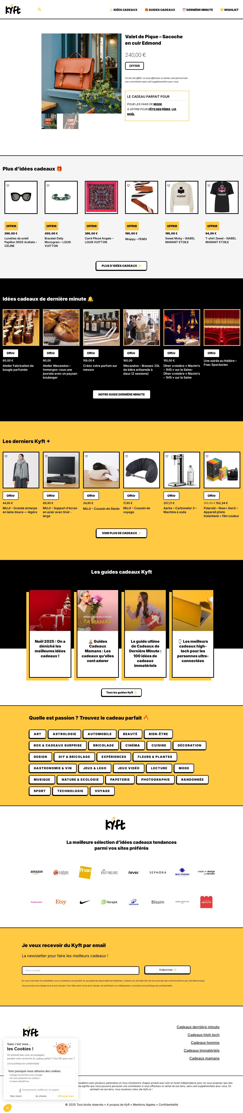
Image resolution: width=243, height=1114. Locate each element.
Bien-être (158, 734)
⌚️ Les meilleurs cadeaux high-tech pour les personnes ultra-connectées (193, 651)
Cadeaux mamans (204, 1058)
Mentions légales (144, 1104)
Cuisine (159, 745)
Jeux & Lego (95, 768)
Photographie (155, 779)
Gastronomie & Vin (53, 768)
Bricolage (103, 745)
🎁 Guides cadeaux (160, 10)
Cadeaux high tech (204, 1035)
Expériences (114, 757)
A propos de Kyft (118, 1104)
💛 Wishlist (229, 10)
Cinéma (132, 745)
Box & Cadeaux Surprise (58, 745)
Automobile (100, 734)
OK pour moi (65, 1096)
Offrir (134, 66)
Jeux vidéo (129, 768)
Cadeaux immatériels (202, 1050)
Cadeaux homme (205, 1042)
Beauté (130, 734)
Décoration (190, 745)
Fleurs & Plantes (155, 757)
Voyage (102, 791)
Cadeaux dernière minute (198, 1027)
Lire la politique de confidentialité (23, 1063)
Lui (174, 109)
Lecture (159, 768)
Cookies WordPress (19, 1081)
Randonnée (192, 779)
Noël (131, 114)
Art (37, 734)
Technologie (70, 791)
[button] (7, 1108)
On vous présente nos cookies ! (25, 1078)
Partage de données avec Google (26, 1075)
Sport (40, 791)
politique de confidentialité (159, 985)
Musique (42, 779)
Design (40, 757)
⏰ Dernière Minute (197, 10)
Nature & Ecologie (80, 779)
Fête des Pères (159, 109)
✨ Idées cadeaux (123, 10)
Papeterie (120, 779)
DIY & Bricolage (74, 757)
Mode (158, 104)
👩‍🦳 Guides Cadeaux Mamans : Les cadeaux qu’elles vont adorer (98, 651)
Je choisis (40, 1096)
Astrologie (64, 734)
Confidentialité (168, 1104)
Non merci (16, 1096)
